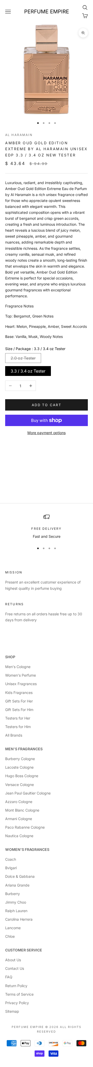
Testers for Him (18, 726)
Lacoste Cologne (19, 767)
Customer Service (23, 950)
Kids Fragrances (19, 692)
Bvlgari (11, 868)
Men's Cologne (17, 666)
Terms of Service (19, 994)
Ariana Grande (17, 885)
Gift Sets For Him (19, 709)
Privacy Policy (17, 1003)
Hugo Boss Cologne (21, 776)
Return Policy (16, 985)
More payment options (46, 432)
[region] (46, 526)
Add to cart (46, 405)
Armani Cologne (18, 818)
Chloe (10, 936)
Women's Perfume (20, 675)
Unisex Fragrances (21, 684)
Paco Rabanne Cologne (25, 827)
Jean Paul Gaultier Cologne (28, 793)
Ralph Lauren (16, 911)
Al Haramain (19, 135)
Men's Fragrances (24, 749)
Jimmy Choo (15, 902)
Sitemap (12, 1011)
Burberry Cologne (20, 758)
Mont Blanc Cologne (22, 810)
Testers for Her (17, 718)
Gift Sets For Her (19, 701)
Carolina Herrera (19, 919)
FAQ (8, 977)
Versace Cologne (19, 784)
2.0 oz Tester (23, 358)
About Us (13, 960)
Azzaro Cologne (18, 801)
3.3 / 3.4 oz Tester (28, 371)
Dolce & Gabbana (20, 876)
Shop (10, 657)
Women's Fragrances (27, 849)
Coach (10, 859)
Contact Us (14, 968)
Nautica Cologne (19, 836)
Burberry (12, 893)
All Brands (13, 735)
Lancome (13, 928)
